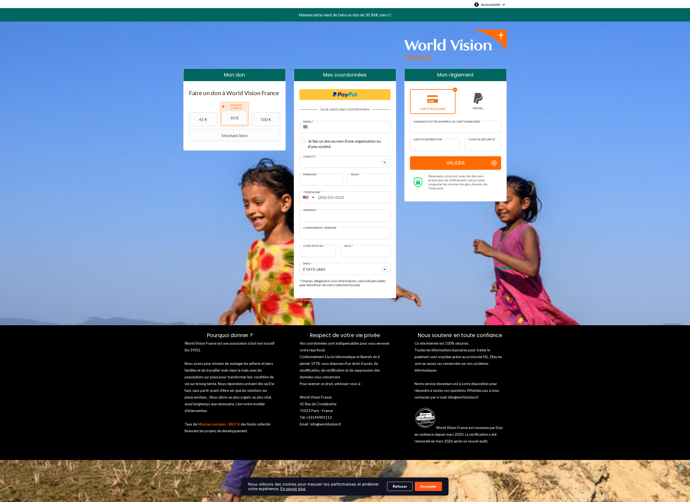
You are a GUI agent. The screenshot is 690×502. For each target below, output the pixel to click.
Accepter (428, 486)
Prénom (310, 174)
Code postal (314, 245)
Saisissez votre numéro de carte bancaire (447, 121)
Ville (348, 245)
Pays (307, 263)
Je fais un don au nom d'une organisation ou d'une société (344, 144)
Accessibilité (490, 4)
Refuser (400, 486)
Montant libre (234, 135)
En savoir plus (293, 488)
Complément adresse (320, 227)
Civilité (309, 156)
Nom (355, 174)
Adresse (310, 210)
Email (308, 121)
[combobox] (345, 162)
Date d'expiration (428, 139)
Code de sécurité (481, 139)
